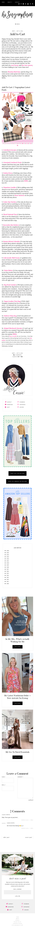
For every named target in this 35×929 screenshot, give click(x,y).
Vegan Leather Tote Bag (12, 301)
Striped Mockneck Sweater (13, 328)
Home (3, 2)
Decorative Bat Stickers (11, 225)
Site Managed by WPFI (17, 925)
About (9, 2)
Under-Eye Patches (9, 202)
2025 (7, 552)
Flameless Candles (9, 187)
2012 (7, 579)
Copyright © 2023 (17, 923)
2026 (7, 550)
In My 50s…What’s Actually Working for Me (17, 640)
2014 (7, 575)
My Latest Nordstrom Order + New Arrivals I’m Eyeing (17, 696)
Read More (17, 646)
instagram (22, 404)
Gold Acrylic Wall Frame (11, 258)
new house (15, 65)
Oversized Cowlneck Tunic (12, 162)
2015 (7, 573)
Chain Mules (8, 270)
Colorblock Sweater (10, 150)
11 (25, 143)
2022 (7, 559)
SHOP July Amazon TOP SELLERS (17, 481)
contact (9, 402)
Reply (32, 828)
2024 (7, 554)
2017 (7, 569)
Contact (17, 2)
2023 (7, 556)
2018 (7, 567)
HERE (26, 181)
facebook (22, 402)
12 (28, 143)
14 (17, 145)
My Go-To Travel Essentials (17, 752)
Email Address (17, 889)
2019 (7, 565)
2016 (7, 571)
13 (31, 143)
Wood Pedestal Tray (10, 214)
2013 (7, 577)
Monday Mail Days (14, 72)
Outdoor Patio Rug (10, 316)
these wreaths (13, 336)
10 (22, 143)
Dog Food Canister (10, 285)
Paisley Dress (7, 173)
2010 (7, 583)
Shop (13, 353)
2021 (7, 561)
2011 (7, 581)
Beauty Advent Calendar (11, 241)
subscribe (10, 404)
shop (8, 407)
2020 (7, 563)
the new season (27, 65)
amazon (21, 407)
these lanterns (19, 195)
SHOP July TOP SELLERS (17, 473)
